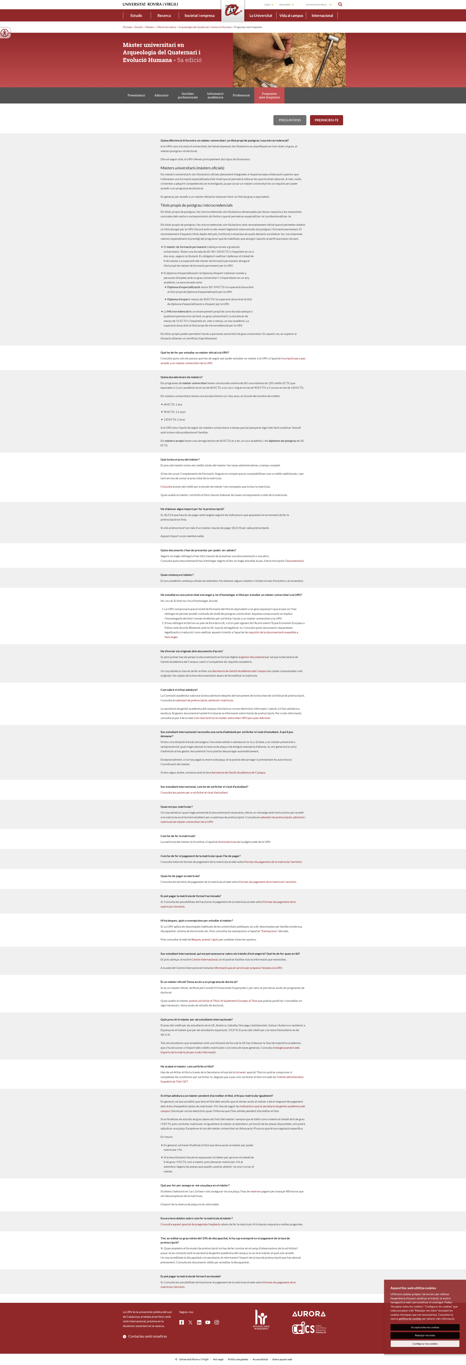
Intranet (240, 1072)
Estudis (136, 15)
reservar (255, 1191)
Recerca (164, 15)
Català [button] (267, 4)
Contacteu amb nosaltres (147, 1336)
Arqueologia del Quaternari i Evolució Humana (205, 27)
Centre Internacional (204, 959)
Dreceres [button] (284, 4)
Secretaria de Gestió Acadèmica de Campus (238, 772)
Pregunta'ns (290, 120)
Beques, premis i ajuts (204, 939)
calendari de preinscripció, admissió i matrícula (204, 700)
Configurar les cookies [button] (425, 1343)
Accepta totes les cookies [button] (425, 1327)
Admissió (161, 95)
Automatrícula (227, 841)
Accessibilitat (260, 1359)
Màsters (149, 27)
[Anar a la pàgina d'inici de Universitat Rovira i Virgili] (150, 4)
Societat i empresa (199, 15)
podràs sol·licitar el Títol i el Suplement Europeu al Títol (223, 1000)
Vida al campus (291, 15)
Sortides (188, 95)
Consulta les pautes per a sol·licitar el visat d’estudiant (194, 792)
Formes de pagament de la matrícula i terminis (273, 861)
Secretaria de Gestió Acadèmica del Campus (239, 671)
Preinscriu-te (327, 120)
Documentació (294, 560)
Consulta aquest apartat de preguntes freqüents (191, 1224)
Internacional (322, 15)
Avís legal (218, 1359)
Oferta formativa (166, 27)
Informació (215, 95)
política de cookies (410, 1318)
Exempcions (269, 931)
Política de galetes (238, 1359)
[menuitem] (136, 15)
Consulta (167, 486)
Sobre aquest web (282, 1359)
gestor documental (253, 657)
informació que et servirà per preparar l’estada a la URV (248, 967)
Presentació (136, 95)
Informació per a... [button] (317, 4)
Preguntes (269, 95)
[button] (340, 4)
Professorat (241, 95)
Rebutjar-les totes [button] (425, 1335)
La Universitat (261, 15)
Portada (127, 27)
